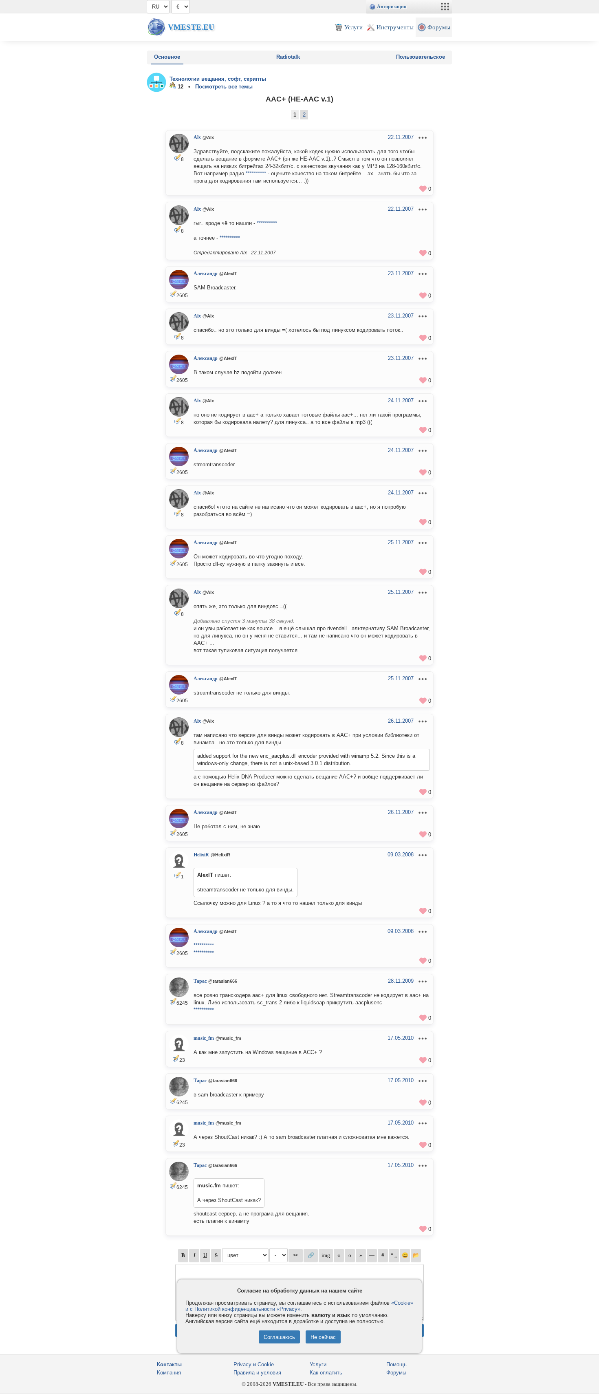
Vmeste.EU (191, 27)
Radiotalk (288, 57)
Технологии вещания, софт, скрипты (218, 79)
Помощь (396, 1364)
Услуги (318, 1364)
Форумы (396, 1373)
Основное (167, 57)
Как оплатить (326, 1373)
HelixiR (201, 855)
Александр (206, 273)
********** (256, 173)
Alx (197, 137)
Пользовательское (420, 57)
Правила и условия (257, 1373)
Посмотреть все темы (224, 87)
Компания (169, 1373)
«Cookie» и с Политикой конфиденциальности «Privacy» (299, 1306)
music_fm (204, 1038)
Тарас (200, 981)
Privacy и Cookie (253, 1364)
